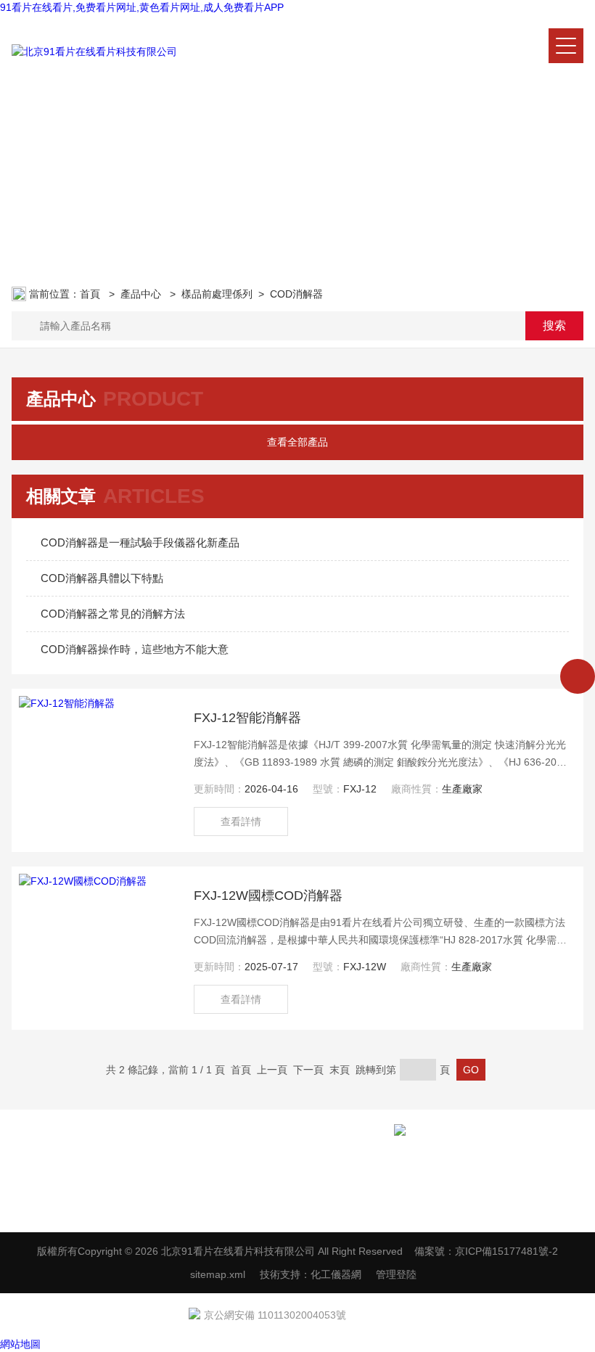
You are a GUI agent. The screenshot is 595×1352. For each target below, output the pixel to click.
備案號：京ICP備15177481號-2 (486, 1251)
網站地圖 (20, 1344)
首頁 (91, 294)
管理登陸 (396, 1274)
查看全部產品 (297, 442)
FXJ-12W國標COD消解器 (268, 895)
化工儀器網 (336, 1274)
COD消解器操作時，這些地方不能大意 (135, 649)
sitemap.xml (217, 1274)
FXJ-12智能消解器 (247, 717)
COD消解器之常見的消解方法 (113, 613)
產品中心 (142, 294)
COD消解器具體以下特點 (102, 578)
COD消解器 (296, 294)
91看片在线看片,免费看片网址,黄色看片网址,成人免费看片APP (142, 7)
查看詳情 (241, 821)
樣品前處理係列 (217, 294)
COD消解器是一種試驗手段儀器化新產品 (140, 542)
